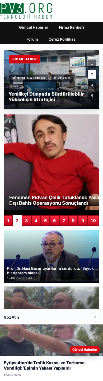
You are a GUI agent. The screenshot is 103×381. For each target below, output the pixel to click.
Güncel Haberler (33, 27)
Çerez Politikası (63, 39)
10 (93, 220)
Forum (32, 39)
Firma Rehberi (71, 27)
